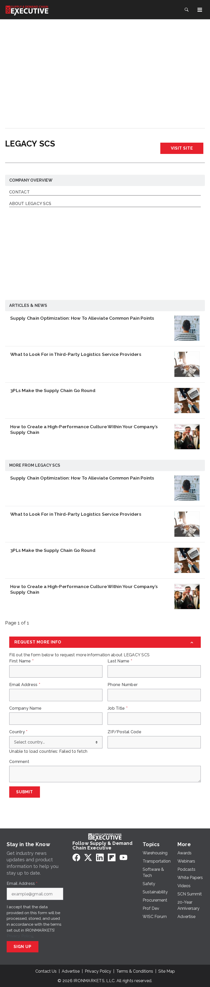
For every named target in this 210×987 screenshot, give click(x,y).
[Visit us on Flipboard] (112, 857)
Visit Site (182, 148)
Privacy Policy (20, 935)
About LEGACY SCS (30, 204)
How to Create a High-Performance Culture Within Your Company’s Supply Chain (84, 429)
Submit (24, 791)
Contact (19, 192)
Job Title (118, 708)
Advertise (71, 971)
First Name (21, 661)
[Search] (186, 10)
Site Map (166, 971)
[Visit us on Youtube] (123, 857)
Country (18, 732)
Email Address (24, 685)
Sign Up (23, 946)
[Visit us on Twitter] (88, 857)
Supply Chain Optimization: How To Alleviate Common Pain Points (82, 318)
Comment (19, 762)
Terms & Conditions (134, 971)
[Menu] (200, 10)
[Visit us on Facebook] (76, 857)
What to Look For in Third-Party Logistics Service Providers (75, 354)
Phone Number (123, 685)
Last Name (120, 661)
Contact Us (46, 971)
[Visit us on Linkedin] (100, 857)
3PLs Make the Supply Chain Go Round (53, 390)
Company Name (25, 708)
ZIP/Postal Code (124, 732)
